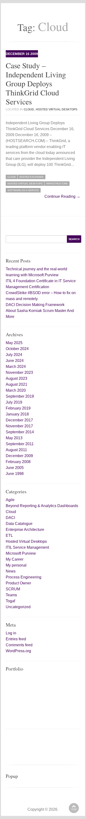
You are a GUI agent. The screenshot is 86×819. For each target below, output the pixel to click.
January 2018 (17, 414)
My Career (14, 559)
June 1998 (15, 474)
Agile (10, 500)
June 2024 (15, 361)
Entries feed (16, 639)
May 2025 (14, 343)
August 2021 (16, 384)
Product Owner (18, 583)
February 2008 (18, 462)
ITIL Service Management (27, 547)
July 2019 (14, 402)
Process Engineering (23, 577)
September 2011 (20, 444)
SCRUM (13, 589)
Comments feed (19, 645)
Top (74, 809)
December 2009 (19, 456)
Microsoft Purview (21, 553)
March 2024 (16, 367)
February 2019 (18, 408)
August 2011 (16, 450)
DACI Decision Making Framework (35, 305)
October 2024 (17, 349)
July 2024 (14, 355)
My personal (16, 565)
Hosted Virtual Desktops (56, 109)
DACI (10, 518)
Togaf (10, 601)
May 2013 (14, 438)
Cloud (29, 109)
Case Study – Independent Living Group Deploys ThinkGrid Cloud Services (36, 83)
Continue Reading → (62, 196)
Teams (11, 595)
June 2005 (15, 468)
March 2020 (16, 390)
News (11, 571)
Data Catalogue (19, 524)
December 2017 (19, 420)
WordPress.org (18, 651)
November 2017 (19, 426)
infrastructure (57, 183)
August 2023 (16, 378)
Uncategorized (18, 607)
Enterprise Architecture (25, 530)
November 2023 (19, 372)
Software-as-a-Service (23, 190)
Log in (11, 633)
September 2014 (20, 432)
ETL (9, 535)
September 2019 (20, 396)
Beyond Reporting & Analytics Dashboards (42, 506)
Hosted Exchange (31, 177)
